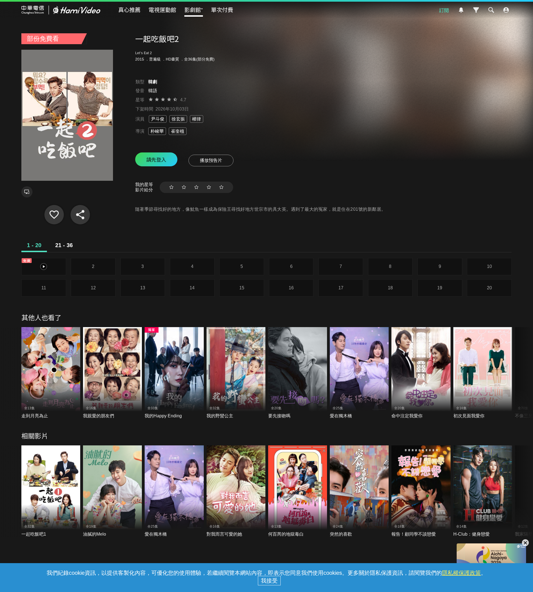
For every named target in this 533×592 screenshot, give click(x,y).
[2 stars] (184, 187)
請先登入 (156, 159)
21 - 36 (64, 245)
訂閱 (444, 10)
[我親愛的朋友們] (112, 373)
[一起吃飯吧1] (50, 491)
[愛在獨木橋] (359, 373)
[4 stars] (209, 187)
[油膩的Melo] (112, 491)
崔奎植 (177, 131)
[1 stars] (171, 187)
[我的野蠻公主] (236, 373)
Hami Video (60, 10)
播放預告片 (211, 160)
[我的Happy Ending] (174, 373)
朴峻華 (157, 131)
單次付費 (222, 10)
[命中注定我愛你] (420, 373)
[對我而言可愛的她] (236, 491)
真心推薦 (129, 10)
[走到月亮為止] (50, 373)
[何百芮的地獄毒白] (297, 491)
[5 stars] (221, 187)
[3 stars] (196, 187)
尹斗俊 (157, 119)
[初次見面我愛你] (482, 373)
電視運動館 (162, 10)
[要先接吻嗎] (297, 373)
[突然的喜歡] (359, 491)
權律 (196, 119)
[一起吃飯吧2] (54, 214)
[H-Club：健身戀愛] (482, 491)
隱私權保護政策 (461, 573)
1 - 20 (34, 245)
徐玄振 (178, 119)
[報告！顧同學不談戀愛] (420, 491)
